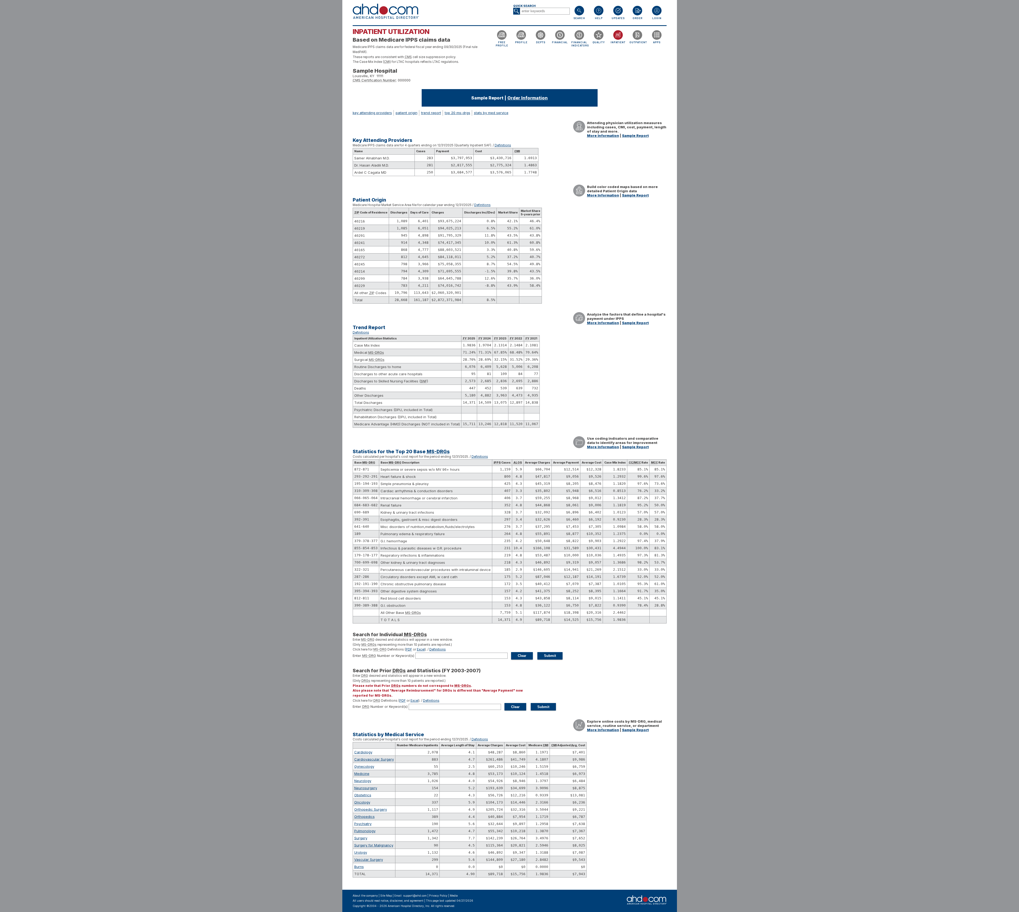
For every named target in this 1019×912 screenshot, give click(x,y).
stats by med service (491, 113)
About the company (365, 895)
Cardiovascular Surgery (374, 759)
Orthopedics (364, 816)
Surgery (360, 838)
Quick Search (524, 6)
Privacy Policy (438, 895)
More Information (603, 135)
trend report (431, 113)
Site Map (386, 895)
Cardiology (363, 752)
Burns (359, 867)
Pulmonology (364, 831)
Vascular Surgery (368, 859)
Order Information (527, 98)
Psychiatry (363, 824)
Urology (360, 852)
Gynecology (364, 766)
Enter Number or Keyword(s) (383, 655)
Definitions (503, 145)
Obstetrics (362, 795)
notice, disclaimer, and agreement (402, 900)
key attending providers (372, 113)
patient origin (406, 113)
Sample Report (635, 135)
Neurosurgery (365, 788)
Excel (421, 649)
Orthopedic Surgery (370, 809)
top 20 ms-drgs (457, 113)
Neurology (362, 781)
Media (454, 895)
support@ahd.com (415, 895)
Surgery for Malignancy (373, 845)
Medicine (361, 773)
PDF (409, 649)
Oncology (362, 802)
